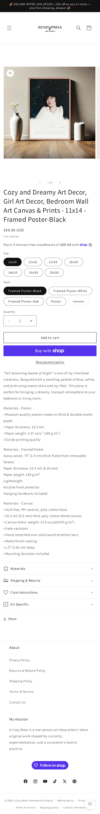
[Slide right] (60, 182)
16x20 (73, 262)
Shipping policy (49, 807)
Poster (56, 301)
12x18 (53, 262)
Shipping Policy (20, 681)
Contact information (75, 807)
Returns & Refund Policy (27, 670)
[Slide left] (40, 182)
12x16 (33, 262)
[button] (9, 28)
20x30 (54, 272)
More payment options (50, 362)
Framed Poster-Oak (23, 301)
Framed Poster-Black (25, 291)
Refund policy (65, 800)
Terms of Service (21, 691)
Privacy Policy (19, 660)
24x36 (33, 272)
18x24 (12, 272)
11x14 (12, 262)
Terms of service (25, 807)
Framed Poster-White (70, 291)
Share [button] (12, 619)
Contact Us (17, 702)
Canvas (81, 302)
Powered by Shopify (41, 800)
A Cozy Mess (21, 800)
